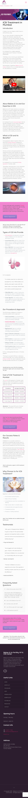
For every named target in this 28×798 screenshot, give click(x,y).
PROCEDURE (7, 688)
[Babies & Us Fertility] (4, 2)
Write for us (6, 734)
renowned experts (17, 122)
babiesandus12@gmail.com (11, 731)
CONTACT (6, 706)
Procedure (6, 5)
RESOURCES (7, 703)
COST (5, 691)
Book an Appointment (9, 216)
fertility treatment (12, 142)
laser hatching (20, 449)
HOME (5, 682)
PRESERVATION (8, 694)
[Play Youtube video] (14, 84)
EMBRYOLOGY (7, 697)
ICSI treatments (8, 235)
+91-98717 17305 (9, 730)
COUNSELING (7, 700)
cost (6, 380)
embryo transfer (6, 359)
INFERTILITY (7, 685)
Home (1, 5)
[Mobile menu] (26, 2)
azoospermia (14, 253)
